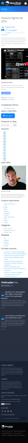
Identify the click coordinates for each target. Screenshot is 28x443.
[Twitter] (5, 411)
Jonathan (8, 32)
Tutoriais (6, 232)
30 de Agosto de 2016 (9, 108)
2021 (5, 139)
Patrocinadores (8, 415)
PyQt (5, 219)
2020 (5, 141)
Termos (15, 435)
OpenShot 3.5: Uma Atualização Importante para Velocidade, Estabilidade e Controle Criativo (14, 257)
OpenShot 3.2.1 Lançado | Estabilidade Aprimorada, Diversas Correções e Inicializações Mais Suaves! (13, 274)
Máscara (6, 242)
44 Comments (11, 99)
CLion (5, 205)
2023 (5, 136)
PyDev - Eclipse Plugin (9, 217)
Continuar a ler (6, 93)
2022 (5, 138)
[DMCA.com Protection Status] (6, 403)
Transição (6, 244)
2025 (5, 133)
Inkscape (6, 211)
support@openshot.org (15, 399)
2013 (5, 152)
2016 (5, 147)
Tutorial (6, 246)
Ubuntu (6, 222)
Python (6, 220)
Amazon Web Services (9, 204)
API (5, 238)
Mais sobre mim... (18, 197)
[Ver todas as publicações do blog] (12, 285)
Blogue (4, 9)
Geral (5, 228)
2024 (5, 135)
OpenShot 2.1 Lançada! (11, 28)
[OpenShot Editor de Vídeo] (7, 426)
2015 (5, 149)
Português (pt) (21, 435)
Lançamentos (4, 34)
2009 (5, 158)
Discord (18, 401)
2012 (5, 153)
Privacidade (10, 435)
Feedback (6, 240)
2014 (5, 150)
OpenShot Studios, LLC (8, 433)
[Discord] (8, 411)
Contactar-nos (7, 393)
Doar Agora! (9, 116)
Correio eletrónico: (8, 401)
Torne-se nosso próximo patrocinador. (11, 418)
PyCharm (6, 215)
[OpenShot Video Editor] (13, 3)
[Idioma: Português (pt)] (25, 3)
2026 (5, 132)
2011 (5, 155)
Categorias (5, 225)
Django (6, 207)
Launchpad (7, 213)
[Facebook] (2, 411)
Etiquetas (5, 235)
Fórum (14, 401)
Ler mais (3, 308)
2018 (5, 144)
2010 (5, 157)
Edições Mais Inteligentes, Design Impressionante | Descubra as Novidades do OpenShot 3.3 (15, 268)
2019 (5, 143)
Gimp (5, 209)
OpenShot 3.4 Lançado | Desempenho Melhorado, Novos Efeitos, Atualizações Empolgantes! (13, 263)
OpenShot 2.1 (23, 38)
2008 (5, 160)
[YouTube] (11, 411)
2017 (5, 146)
